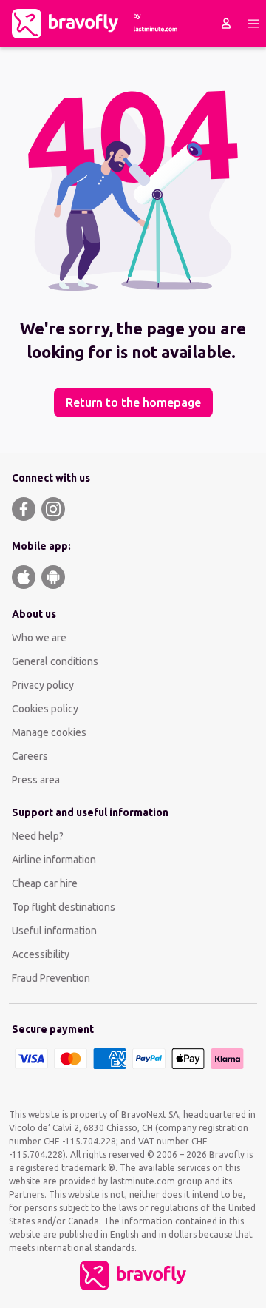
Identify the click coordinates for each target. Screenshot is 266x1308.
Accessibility (40, 954)
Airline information (54, 860)
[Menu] (253, 23)
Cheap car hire (45, 883)
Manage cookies (49, 732)
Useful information (54, 931)
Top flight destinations (63, 907)
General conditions (55, 661)
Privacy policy (43, 685)
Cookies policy (45, 709)
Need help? (38, 836)
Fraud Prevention (51, 978)
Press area (36, 780)
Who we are (39, 638)
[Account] (226, 23)
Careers (30, 756)
